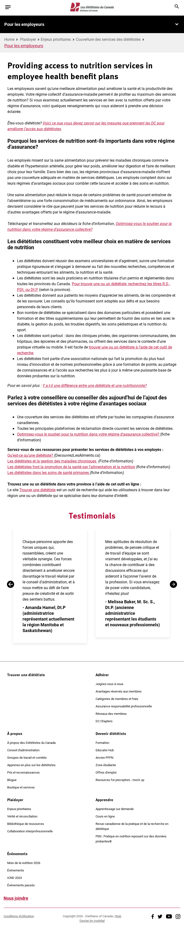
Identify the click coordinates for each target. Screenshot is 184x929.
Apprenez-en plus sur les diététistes (31, 765)
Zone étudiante (106, 765)
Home (9, 39)
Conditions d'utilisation (19, 916)
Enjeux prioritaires (56, 39)
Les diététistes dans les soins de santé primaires (48, 472)
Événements (17, 854)
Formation (102, 742)
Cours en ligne (105, 816)
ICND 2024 (14, 878)
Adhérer (102, 675)
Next (173, 584)
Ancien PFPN (104, 757)
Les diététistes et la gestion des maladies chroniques (52, 460)
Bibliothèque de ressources (25, 824)
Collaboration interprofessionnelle (30, 831)
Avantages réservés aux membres (119, 691)
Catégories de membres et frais (117, 699)
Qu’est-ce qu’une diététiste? (30, 455)
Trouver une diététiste (37, 489)
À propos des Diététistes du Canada (31, 742)
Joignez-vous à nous (109, 684)
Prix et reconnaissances (23, 772)
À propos (14, 733)
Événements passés (21, 885)
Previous (10, 584)
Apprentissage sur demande (115, 809)
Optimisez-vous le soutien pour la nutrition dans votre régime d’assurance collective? (88, 434)
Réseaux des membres (111, 713)
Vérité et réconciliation (22, 816)
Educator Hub (105, 750)
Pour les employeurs (24, 24)
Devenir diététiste (111, 733)
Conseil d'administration (23, 750)
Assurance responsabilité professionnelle (124, 706)
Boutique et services (21, 787)
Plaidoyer (28, 39)
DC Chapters (104, 721)
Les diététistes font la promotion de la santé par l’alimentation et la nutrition (71, 466)
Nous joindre (16, 898)
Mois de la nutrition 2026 (23, 863)
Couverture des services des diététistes (108, 39)
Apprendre (104, 800)
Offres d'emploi (106, 772)
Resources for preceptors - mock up (120, 780)
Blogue (12, 780)
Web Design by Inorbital (100, 918)
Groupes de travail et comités (27, 757)
